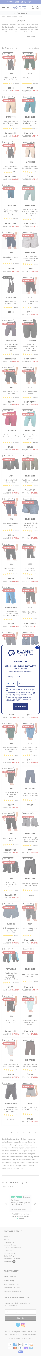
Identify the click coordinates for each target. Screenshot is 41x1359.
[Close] (37, 647)
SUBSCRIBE (20, 706)
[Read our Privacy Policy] (34, 693)
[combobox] (11, 684)
